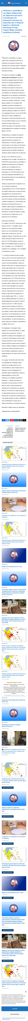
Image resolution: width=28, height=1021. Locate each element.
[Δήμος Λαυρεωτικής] (14, 3)
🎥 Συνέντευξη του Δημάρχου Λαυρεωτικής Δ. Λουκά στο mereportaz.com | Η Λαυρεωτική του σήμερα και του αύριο (14, 751)
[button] (26, 991)
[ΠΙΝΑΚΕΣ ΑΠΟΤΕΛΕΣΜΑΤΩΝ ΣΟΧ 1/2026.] (14, 555)
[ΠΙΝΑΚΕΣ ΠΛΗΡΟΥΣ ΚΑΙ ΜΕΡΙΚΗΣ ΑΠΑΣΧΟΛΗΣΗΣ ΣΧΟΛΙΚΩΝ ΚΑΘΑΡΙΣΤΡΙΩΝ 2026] (14, 479)
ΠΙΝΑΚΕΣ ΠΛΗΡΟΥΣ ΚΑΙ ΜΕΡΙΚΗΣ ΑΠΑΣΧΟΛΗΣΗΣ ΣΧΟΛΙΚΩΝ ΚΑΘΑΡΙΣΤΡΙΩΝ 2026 (13, 809)
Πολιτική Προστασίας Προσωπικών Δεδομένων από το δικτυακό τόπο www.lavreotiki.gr (13, 1019)
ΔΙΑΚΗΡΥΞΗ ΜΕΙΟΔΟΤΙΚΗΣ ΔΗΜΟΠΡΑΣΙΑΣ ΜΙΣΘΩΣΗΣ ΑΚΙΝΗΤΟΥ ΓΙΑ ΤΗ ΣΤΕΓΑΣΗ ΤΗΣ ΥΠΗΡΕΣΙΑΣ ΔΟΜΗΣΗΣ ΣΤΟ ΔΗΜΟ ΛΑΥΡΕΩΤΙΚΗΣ (7, 433)
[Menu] (2, 3)
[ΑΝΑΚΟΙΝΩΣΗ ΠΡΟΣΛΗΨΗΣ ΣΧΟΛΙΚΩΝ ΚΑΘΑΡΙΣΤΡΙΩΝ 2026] (14, 713)
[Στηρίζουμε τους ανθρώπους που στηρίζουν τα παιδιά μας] (14, 504)
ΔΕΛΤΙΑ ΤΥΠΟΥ (23, 36)
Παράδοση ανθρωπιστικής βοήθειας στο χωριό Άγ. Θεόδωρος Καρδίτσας (20, 430)
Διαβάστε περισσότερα (7, 787)
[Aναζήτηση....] (26, 3)
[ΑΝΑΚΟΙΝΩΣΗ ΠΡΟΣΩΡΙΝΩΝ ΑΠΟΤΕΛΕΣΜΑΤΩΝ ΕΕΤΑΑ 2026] (14, 689)
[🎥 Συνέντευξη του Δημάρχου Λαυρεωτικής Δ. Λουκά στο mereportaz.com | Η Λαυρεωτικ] (14, 738)
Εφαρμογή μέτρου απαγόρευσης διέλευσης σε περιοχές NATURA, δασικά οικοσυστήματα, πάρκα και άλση (14, 466)
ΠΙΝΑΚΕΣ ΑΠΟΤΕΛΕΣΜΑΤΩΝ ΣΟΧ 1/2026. (12, 566)
